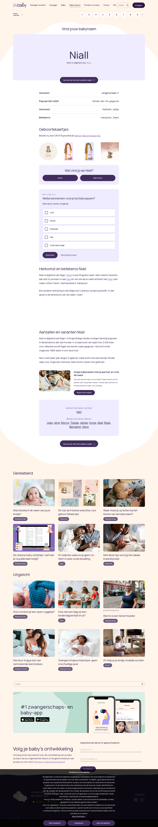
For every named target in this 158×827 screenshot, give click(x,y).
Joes (50, 423)
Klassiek (54, 229)
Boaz (107, 423)
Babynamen (75, 5)
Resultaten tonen (69, 255)
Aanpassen (79, 823)
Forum (107, 5)
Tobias (74, 423)
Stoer (53, 220)
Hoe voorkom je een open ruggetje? (34, 612)
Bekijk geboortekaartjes (88, 135)
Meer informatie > (79, 816)
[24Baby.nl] (19, 5)
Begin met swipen (84, 392)
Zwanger (53, 5)
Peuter (107, 665)
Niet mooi (97, 178)
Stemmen (50, 255)
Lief (52, 212)
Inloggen (138, 5)
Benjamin (75, 427)
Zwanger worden (38, 5)
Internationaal (57, 245)
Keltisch (107, 109)
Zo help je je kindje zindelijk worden (123, 660)
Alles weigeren (54, 823)
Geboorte (63, 519)
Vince (92, 423)
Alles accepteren (103, 823)
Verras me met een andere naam (77, 80)
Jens (57, 423)
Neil (69, 279)
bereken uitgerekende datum (49, 761)
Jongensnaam (109, 93)
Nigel (88, 62)
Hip (51, 237)
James (84, 423)
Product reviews (92, 5)
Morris (65, 423)
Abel (100, 423)
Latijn (116, 109)
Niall (110, 279)
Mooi (60, 178)
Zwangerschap (20, 519)
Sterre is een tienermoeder (119, 616)
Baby (63, 5)
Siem (85, 427)
